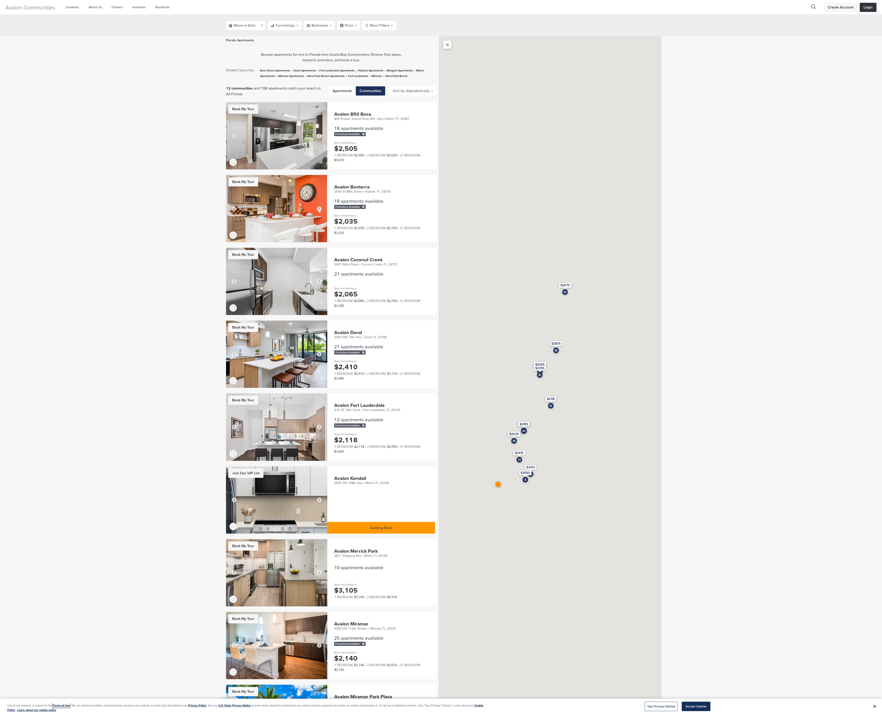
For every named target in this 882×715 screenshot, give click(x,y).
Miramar (377, 76)
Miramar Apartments (291, 76)
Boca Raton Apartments (275, 70)
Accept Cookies (696, 706)
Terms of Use (61, 705)
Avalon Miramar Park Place (363, 696)
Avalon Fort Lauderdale (359, 405)
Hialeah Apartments (370, 70)
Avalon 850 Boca (352, 114)
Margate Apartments (400, 70)
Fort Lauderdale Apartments (337, 70)
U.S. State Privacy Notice (234, 705)
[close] (447, 45)
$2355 (539, 368)
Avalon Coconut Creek (358, 259)
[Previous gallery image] (234, 136)
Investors (139, 7)
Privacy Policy (197, 705)
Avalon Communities (30, 7)
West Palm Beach (396, 76)
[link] (243, 109)
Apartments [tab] (342, 90)
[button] (73, 7)
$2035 (514, 433)
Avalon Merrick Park (356, 551)
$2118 (551, 398)
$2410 (519, 452)
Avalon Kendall (350, 478)
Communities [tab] (370, 90)
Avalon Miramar (351, 623)
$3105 (530, 467)
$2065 (540, 364)
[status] (363, 134)
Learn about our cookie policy (36, 710)
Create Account (841, 7)
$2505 (556, 343)
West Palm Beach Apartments (326, 76)
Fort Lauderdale (358, 76)
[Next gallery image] (319, 136)
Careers (117, 7)
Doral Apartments (305, 70)
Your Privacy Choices (661, 706)
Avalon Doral (348, 332)
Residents (162, 7)
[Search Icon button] (813, 6)
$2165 (524, 424)
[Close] (875, 706)
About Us (95, 7)
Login (868, 7)
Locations (72, 7)
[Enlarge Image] (233, 162)
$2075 (565, 285)
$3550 (525, 472)
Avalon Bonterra (352, 186)
